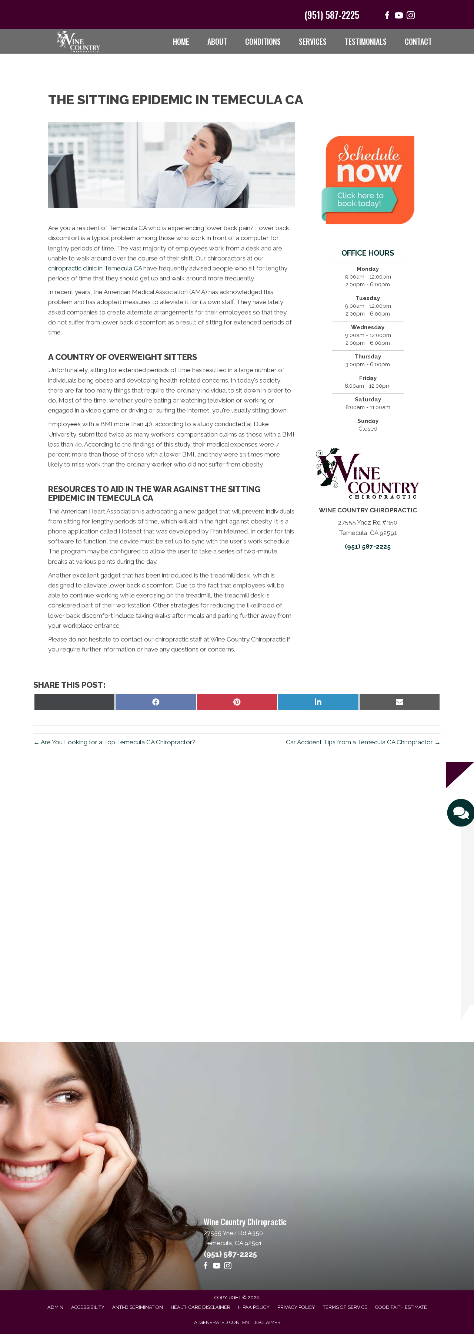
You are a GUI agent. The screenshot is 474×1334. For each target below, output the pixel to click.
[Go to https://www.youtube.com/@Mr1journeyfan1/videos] (216, 1267)
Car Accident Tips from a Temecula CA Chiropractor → (363, 742)
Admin (55, 1307)
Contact (418, 41)
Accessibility (87, 1307)
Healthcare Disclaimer (200, 1307)
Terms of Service (345, 1307)
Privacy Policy (296, 1307)
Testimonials (366, 41)
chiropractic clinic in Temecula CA (95, 268)
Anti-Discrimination (137, 1307)
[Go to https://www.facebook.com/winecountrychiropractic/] (387, 16)
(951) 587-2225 (331, 14)
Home (181, 41)
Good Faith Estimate (401, 1307)
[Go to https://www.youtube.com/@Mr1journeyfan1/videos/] (399, 16)
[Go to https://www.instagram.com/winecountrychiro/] (411, 16)
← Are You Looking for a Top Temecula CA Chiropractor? (114, 742)
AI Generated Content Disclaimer (237, 1322)
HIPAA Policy (254, 1307)
